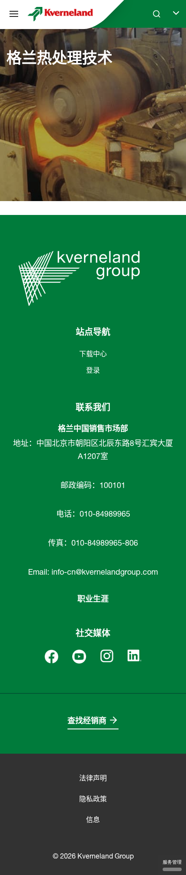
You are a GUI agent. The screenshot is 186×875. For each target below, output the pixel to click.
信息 (93, 819)
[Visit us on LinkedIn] (134, 655)
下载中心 (93, 353)
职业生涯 (93, 599)
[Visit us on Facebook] (51, 655)
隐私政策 (93, 798)
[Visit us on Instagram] (107, 655)
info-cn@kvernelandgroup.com (104, 572)
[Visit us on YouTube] (79, 655)
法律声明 (93, 778)
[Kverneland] (60, 14)
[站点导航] (14, 14)
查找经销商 (86, 720)
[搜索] (150, 47)
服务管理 (172, 862)
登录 (93, 370)
